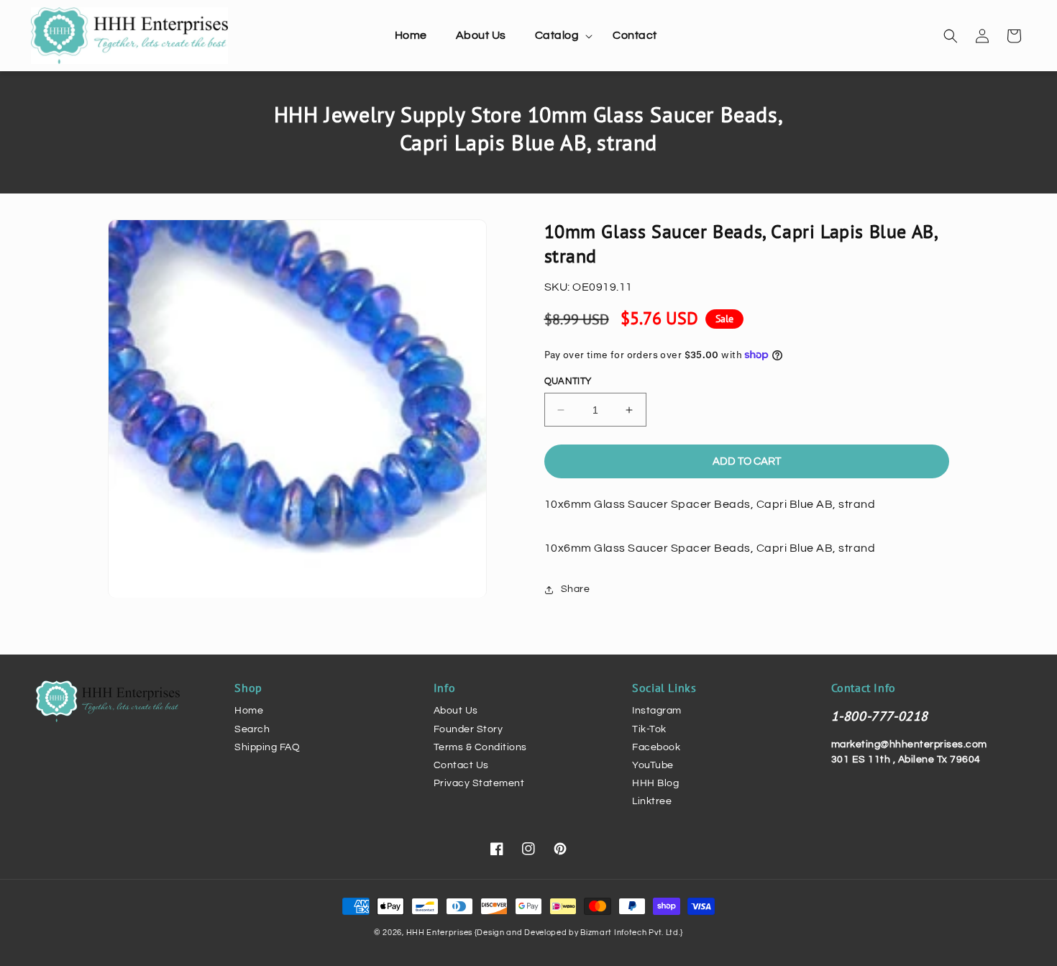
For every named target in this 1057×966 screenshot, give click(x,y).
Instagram (657, 711)
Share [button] (575, 589)
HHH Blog (655, 783)
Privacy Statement (479, 783)
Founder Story (468, 729)
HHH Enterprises (440, 933)
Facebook (656, 747)
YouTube (653, 765)
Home (248, 711)
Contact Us (461, 765)
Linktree (652, 801)
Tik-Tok (649, 729)
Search (252, 729)
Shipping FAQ (267, 747)
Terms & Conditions (480, 747)
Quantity (568, 381)
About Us (456, 711)
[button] (560, 35)
